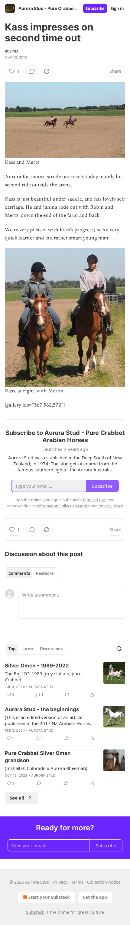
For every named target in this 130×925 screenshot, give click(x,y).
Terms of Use (94, 499)
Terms (77, 882)
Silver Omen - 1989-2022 (37, 666)
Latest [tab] (27, 648)
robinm (11, 51)
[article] (65, 680)
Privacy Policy (111, 505)
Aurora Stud (41, 687)
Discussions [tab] (51, 648)
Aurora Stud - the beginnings (42, 709)
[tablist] (31, 573)
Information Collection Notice (63, 505)
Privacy (60, 882)
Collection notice (104, 882)
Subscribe (95, 8)
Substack (35, 912)
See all (17, 798)
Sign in (117, 8)
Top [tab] (11, 648)
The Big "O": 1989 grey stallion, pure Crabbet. (43, 676)
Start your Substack (49, 897)
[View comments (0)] (32, 71)
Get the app (95, 897)
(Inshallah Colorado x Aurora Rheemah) (46, 768)
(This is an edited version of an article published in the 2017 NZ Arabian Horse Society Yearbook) (47, 720)
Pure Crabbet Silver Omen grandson (38, 756)
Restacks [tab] (45, 573)
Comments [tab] (19, 573)
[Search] (119, 649)
